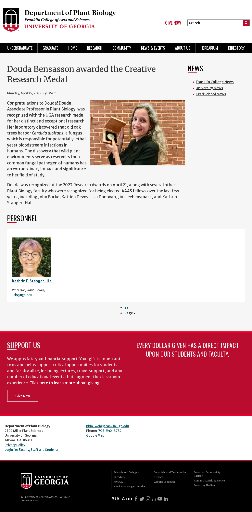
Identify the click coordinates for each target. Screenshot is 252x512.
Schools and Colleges (126, 472)
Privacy (158, 477)
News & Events (153, 48)
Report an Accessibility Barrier (207, 474)
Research (94, 48)
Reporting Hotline (204, 485)
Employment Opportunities (129, 486)
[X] (142, 498)
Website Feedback (164, 481)
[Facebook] (136, 498)
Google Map (95, 435)
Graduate (50, 48)
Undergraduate (19, 48)
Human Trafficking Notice (209, 480)
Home (72, 48)
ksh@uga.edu (22, 295)
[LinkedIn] (165, 498)
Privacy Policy (15, 445)
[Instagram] (148, 498)
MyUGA (118, 481)
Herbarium (209, 48)
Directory (236, 48)
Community (121, 48)
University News (209, 88)
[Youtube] (160, 498)
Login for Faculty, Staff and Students (31, 450)
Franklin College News (215, 82)
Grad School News (211, 94)
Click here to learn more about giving (65, 383)
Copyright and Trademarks (170, 472)
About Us (182, 48)
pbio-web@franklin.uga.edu (107, 426)
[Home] (61, 19)
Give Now (173, 23)
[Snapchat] (154, 498)
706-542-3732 (110, 431)
